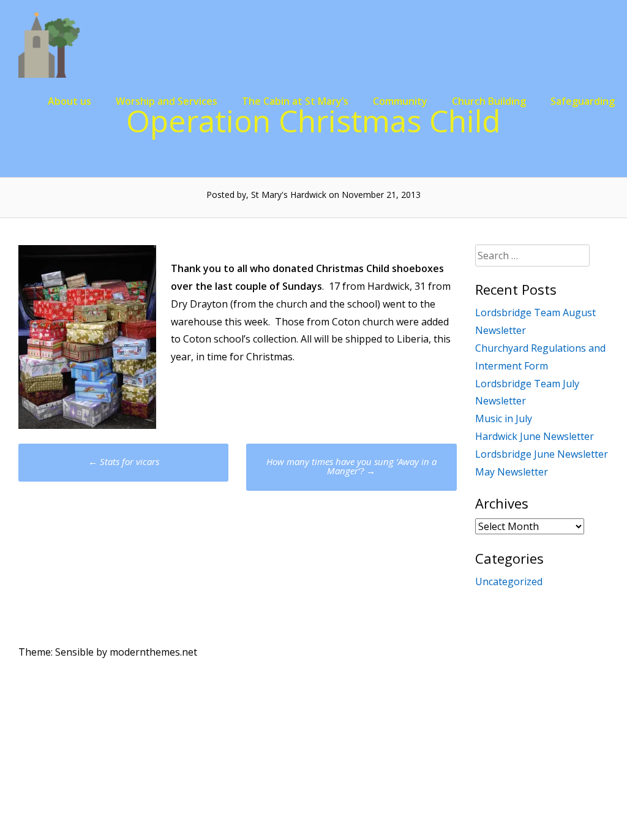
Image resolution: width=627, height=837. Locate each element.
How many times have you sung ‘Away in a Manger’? (351, 466)
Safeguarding (582, 101)
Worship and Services (166, 101)
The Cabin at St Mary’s (295, 101)
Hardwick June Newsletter (534, 436)
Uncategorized (509, 581)
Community (400, 101)
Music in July (503, 418)
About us (69, 101)
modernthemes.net (153, 652)
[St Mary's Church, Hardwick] (49, 74)
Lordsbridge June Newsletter (541, 454)
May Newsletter (511, 472)
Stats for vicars (123, 461)
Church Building (489, 101)
